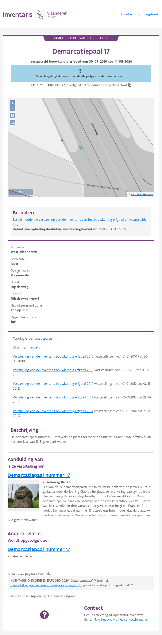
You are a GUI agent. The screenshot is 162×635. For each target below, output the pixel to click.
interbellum (35, 347)
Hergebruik (151, 14)
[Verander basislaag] (12, 122)
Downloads (128, 14)
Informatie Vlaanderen (142, 194)
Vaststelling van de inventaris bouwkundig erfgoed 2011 (53, 370)
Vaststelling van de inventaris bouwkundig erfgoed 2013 (53, 397)
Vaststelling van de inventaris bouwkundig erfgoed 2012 (53, 384)
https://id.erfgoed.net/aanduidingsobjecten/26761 (45, 585)
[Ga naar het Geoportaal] (12, 115)
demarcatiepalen (40, 338)
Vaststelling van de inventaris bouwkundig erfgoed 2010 (53, 356)
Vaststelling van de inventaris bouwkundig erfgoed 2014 (53, 411)
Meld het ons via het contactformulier (121, 620)
